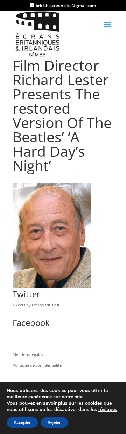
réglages (107, 409)
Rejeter (54, 422)
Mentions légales (28, 354)
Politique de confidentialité (37, 365)
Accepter (22, 422)
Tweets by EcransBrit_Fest (36, 304)
